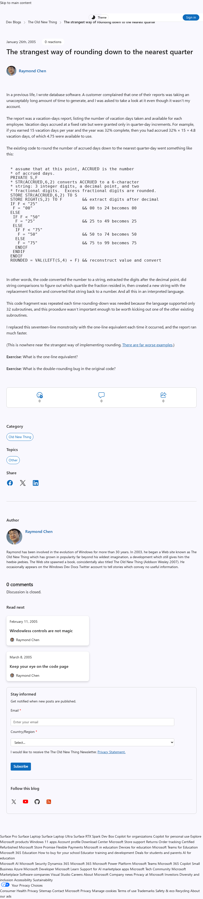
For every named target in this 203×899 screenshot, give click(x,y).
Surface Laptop (29, 836)
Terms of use (127, 890)
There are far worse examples (147, 344)
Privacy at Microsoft (149, 874)
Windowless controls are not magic (41, 630)
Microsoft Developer (39, 869)
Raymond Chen (32, 70)
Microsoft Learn (67, 869)
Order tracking (170, 841)
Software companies (35, 874)
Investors (171, 874)
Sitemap (45, 890)
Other (13, 460)
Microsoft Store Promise (37, 847)
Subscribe (21, 766)
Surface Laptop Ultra (57, 836)
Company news (121, 874)
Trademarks (145, 890)
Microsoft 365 (81, 863)
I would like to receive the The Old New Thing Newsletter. (68, 751)
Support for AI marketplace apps (104, 869)
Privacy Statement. (112, 751)
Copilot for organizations (133, 836)
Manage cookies (104, 890)
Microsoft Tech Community (150, 869)
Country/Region (24, 731)
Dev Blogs (13, 22)
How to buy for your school (59, 852)
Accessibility (23, 879)
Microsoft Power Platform (112, 863)
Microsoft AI (9, 863)
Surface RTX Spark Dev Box (94, 836)
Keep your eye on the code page (39, 666)
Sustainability (43, 879)
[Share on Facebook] (9, 483)
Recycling (182, 890)
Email (16, 710)
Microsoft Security (33, 863)
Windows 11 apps (43, 841)
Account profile (69, 841)
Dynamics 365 (58, 863)
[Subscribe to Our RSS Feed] (49, 803)
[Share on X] (22, 483)
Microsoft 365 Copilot (174, 863)
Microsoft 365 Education (18, 852)
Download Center (94, 841)
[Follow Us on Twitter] (14, 803)
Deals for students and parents (158, 852)
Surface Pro (8, 836)
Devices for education (135, 847)
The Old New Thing (42, 22)
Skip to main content (15, 2)
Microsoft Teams (144, 863)
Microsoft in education (101, 847)
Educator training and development (107, 852)
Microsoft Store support (127, 841)
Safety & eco (165, 890)
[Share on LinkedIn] (35, 483)
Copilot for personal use (171, 836)
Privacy (86, 890)
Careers (77, 874)
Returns (152, 841)
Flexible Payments (69, 847)
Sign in (191, 17)
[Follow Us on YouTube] (25, 803)
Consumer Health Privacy (19, 890)
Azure (18, 869)
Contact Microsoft (65, 890)
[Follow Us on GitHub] (37, 803)
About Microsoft (96, 874)
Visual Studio (60, 874)
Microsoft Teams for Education (175, 847)
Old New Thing (20, 436)
